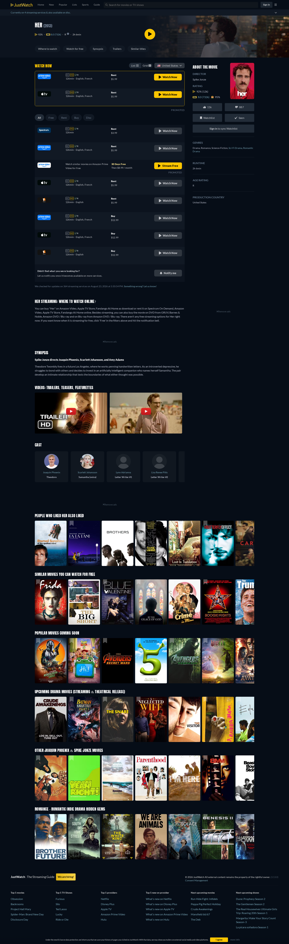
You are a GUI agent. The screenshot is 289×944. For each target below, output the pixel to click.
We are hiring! (66, 876)
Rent (64, 117)
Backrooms (17, 904)
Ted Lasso (61, 909)
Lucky (59, 914)
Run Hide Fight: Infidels (204, 898)
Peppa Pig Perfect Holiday (206, 904)
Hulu (104, 919)
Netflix (105, 898)
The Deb (196, 919)
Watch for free (74, 48)
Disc (88, 117)
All (39, 117)
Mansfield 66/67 (200, 914)
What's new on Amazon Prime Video (167, 914)
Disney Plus (107, 904)
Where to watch (47, 48)
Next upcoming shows (247, 892)
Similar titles (138, 48)
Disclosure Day (19, 919)
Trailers (117, 48)
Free (51, 117)
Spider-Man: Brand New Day (27, 914)
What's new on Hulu (157, 919)
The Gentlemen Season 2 (250, 904)
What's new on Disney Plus (161, 904)
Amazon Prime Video (113, 914)
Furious (60, 898)
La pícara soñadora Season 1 (252, 927)
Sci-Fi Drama (236, 148)
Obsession (17, 898)
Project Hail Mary (21, 909)
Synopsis (98, 48)
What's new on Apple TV (160, 909)
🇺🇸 (167, 65)
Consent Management (196, 880)
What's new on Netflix (159, 898)
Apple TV (106, 909)
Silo (58, 904)
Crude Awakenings (202, 909)
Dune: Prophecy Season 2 (250, 898)
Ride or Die (62, 919)
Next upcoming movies (203, 892)
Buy (76, 117)
